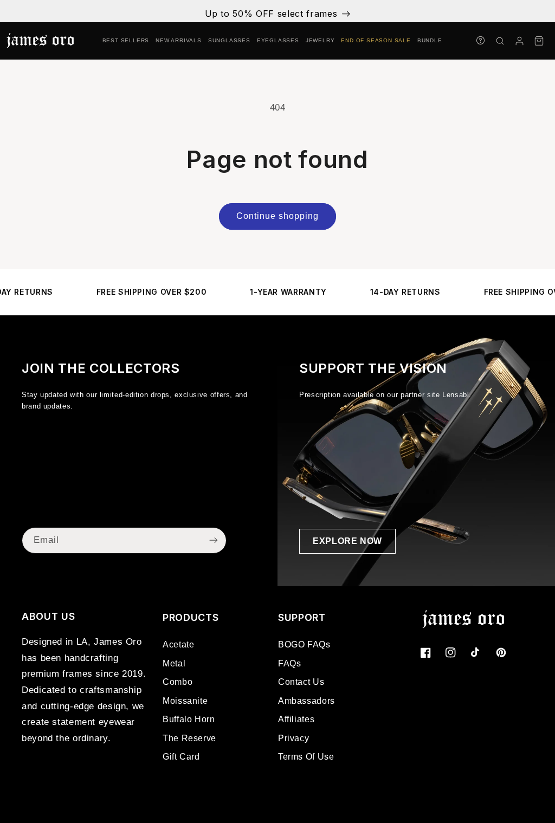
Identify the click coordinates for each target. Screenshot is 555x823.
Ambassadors (306, 700)
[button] (499, 40)
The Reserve (189, 738)
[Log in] (519, 40)
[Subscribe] (213, 540)
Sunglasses (229, 40)
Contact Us (301, 681)
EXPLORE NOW (347, 541)
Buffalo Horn (189, 719)
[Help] (480, 40)
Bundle (429, 40)
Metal (174, 663)
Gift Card (181, 756)
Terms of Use (306, 756)
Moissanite (185, 700)
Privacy (293, 738)
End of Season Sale (375, 40)
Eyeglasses (278, 40)
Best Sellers (126, 40)
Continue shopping (277, 216)
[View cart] (538, 40)
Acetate (178, 644)
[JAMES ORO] (40, 40)
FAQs (289, 663)
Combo (177, 681)
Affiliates (296, 719)
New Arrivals (179, 40)
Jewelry (320, 40)
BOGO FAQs (304, 644)
